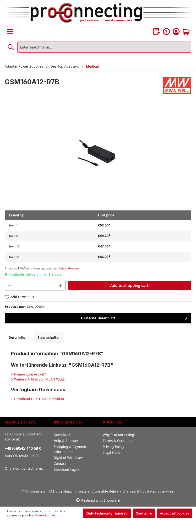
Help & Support (66, 440)
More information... (47, 515)
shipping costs (75, 491)
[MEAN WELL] (177, 85)
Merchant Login (66, 469)
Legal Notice (112, 452)
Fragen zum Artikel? (29, 374)
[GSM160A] (98, 155)
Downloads (62, 434)
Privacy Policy (113, 446)
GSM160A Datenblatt (98, 318)
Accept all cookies (174, 513)
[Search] (11, 47)
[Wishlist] (157, 31)
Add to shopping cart (129, 285)
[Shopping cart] (186, 31)
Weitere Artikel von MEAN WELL (39, 379)
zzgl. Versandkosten (65, 268)
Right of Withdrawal (70, 457)
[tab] (18, 337)
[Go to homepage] (98, 13)
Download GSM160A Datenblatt (38, 399)
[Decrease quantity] (10, 285)
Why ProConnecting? (119, 434)
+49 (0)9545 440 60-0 (23, 448)
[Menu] (10, 31)
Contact (60, 463)
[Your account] (176, 31)
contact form (32, 468)
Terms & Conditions (118, 440)
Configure (144, 513)
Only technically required (107, 513)
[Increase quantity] (61, 285)
